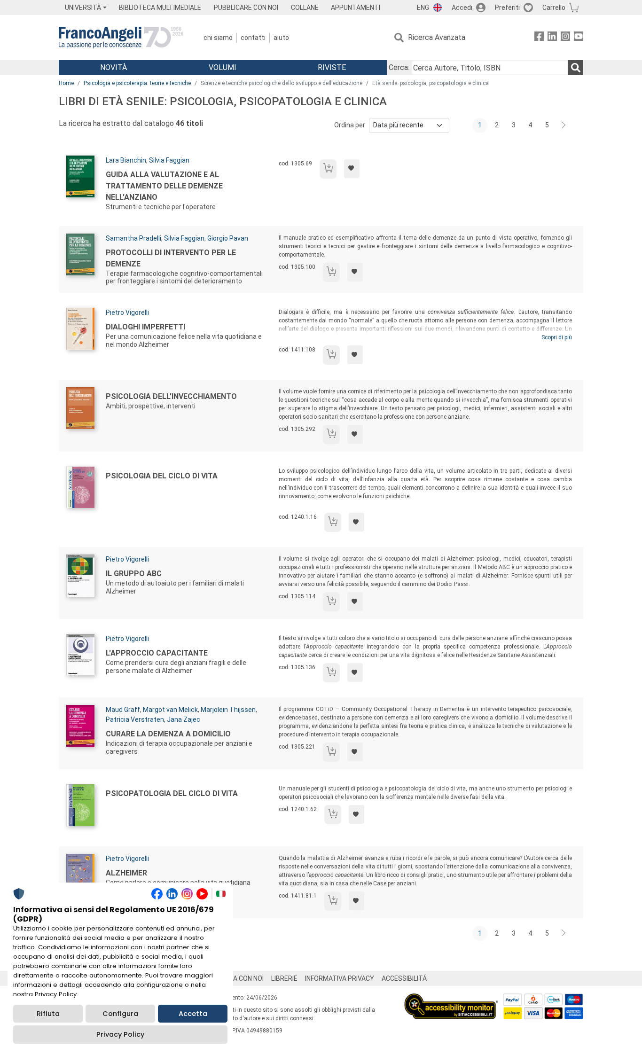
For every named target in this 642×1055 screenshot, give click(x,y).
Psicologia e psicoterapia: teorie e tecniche (137, 83)
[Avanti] (564, 125)
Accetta (193, 1013)
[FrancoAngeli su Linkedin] (552, 37)
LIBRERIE (284, 978)
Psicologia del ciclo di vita (162, 475)
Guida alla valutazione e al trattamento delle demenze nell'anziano (164, 186)
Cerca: (399, 67)
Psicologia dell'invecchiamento (171, 396)
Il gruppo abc (134, 573)
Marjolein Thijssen (228, 709)
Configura (120, 1013)
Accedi (462, 7)
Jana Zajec (183, 719)
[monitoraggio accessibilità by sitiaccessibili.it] (451, 998)
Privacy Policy (120, 1034)
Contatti (253, 37)
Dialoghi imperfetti (145, 326)
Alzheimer (126, 872)
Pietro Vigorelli (127, 312)
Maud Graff (123, 709)
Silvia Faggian (169, 160)
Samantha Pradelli (133, 238)
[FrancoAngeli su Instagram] (565, 37)
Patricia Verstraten (135, 719)
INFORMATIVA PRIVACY (339, 978)
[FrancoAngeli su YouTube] (578, 37)
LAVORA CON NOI (238, 978)
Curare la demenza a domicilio (168, 733)
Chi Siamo (218, 37)
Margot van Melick (170, 709)
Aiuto (281, 37)
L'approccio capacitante (157, 653)
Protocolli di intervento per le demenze (171, 258)
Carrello (553, 7)
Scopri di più (556, 337)
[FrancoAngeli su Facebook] (539, 37)
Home (66, 83)
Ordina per (349, 125)
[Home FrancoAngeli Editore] (121, 37)
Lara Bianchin (126, 160)
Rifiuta (48, 1013)
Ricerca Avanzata (436, 37)
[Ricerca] (575, 67)
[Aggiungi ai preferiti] (352, 168)
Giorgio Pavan (227, 238)
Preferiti (507, 7)
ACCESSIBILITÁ (404, 978)
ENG (423, 7)
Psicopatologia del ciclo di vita (172, 793)
